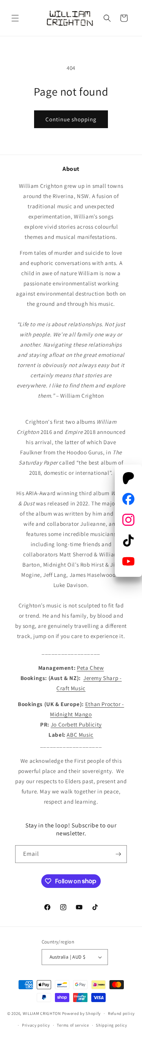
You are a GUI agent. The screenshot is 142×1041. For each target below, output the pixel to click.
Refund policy (121, 1013)
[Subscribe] (118, 854)
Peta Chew (90, 667)
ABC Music (80, 734)
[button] (15, 18)
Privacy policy (36, 1025)
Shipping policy (111, 1025)
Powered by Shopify (81, 1013)
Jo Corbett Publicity (76, 724)
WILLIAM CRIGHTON (42, 1013)
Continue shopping (71, 119)
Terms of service (73, 1025)
